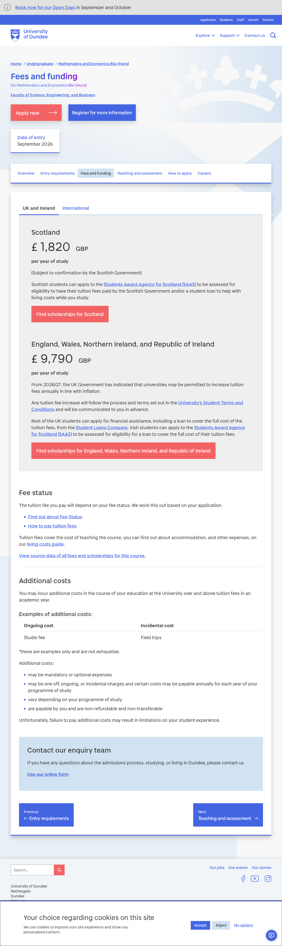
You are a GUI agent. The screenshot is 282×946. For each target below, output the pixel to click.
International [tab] (75, 208)
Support (227, 35)
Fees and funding (96, 173)
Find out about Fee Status (55, 517)
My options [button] (243, 925)
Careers (204, 173)
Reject (221, 925)
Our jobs (217, 867)
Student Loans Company (102, 427)
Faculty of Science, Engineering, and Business (53, 94)
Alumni (253, 20)
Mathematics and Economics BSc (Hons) (93, 63)
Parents (268, 20)
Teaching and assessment (139, 173)
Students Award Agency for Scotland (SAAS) (150, 284)
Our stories (261, 867)
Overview (26, 173)
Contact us (255, 35)
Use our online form (48, 774)
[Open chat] (271, 935)
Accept (200, 925)
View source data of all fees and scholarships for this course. (82, 556)
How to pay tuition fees (52, 526)
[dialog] (141, 923)
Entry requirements (57, 173)
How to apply (180, 173)
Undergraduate (39, 63)
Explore (203, 35)
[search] (59, 870)
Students (226, 20)
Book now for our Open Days (45, 7)
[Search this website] (273, 35)
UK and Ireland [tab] (39, 208)
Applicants (208, 20)
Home (16, 63)
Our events (238, 867)
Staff (240, 20)
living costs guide (45, 544)
